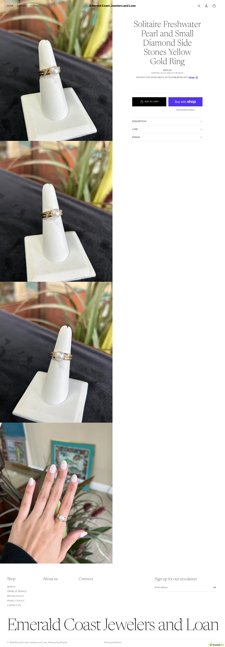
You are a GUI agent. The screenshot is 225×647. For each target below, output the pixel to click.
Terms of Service (17, 591)
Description (139, 121)
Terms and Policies (112, 642)
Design (136, 137)
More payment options (185, 109)
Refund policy (15, 596)
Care (135, 129)
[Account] (206, 6)
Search (11, 586)
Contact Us (14, 605)
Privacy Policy (15, 600)
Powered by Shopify (57, 642)
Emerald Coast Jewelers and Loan (31, 642)
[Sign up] (214, 587)
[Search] (199, 6)
